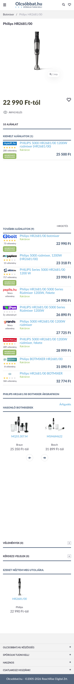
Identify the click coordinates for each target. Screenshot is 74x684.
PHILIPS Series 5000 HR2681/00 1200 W (42, 271)
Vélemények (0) (13, 543)
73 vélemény (10, 243)
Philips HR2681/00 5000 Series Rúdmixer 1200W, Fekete (41, 291)
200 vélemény (10, 151)
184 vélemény (10, 381)
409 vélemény (10, 347)
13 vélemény (10, 263)
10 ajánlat (10, 124)
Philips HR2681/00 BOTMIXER (41, 373)
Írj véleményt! (10, 315)
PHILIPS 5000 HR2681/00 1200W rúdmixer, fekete (43, 341)
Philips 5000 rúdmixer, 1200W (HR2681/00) (41, 257)
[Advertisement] (37, 195)
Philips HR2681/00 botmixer (39, 236)
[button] (68, 5)
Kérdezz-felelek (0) (16, 556)
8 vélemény (10, 367)
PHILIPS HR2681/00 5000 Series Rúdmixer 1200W (42, 309)
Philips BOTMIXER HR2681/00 (41, 359)
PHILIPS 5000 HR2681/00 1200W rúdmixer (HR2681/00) (43, 145)
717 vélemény (10, 277)
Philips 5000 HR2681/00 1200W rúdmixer (42, 323)
